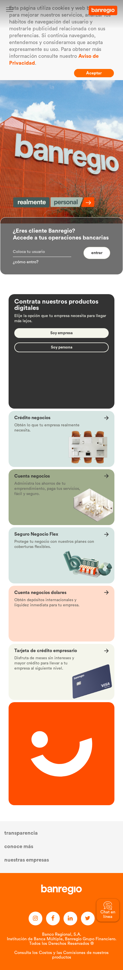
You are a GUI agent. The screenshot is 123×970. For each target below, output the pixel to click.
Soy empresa (61, 333)
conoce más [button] (18, 846)
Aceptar (94, 73)
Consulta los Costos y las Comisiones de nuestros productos (61, 955)
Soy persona (61, 347)
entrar (96, 253)
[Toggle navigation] (9, 9)
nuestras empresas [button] (26, 859)
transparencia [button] (21, 833)
